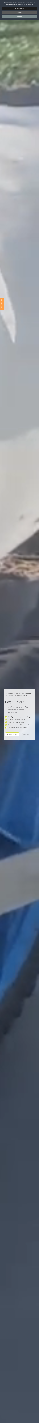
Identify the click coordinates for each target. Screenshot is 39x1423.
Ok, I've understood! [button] (19, 8)
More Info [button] (19, 16)
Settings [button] (19, 12)
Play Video (26, 734)
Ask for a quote (12, 734)
